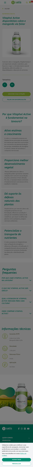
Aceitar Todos (16, 459)
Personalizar (16, 463)
